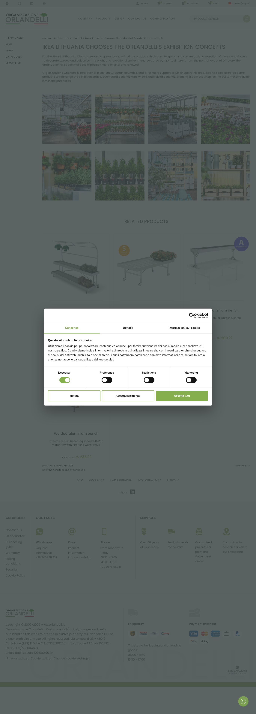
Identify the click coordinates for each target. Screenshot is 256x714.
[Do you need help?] (243, 701)
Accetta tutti (182, 395)
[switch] (107, 380)
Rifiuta (74, 395)
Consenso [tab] (72, 327)
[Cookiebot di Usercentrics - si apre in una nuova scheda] (191, 315)
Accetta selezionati (128, 395)
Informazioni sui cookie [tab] (184, 327)
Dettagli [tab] (128, 327)
